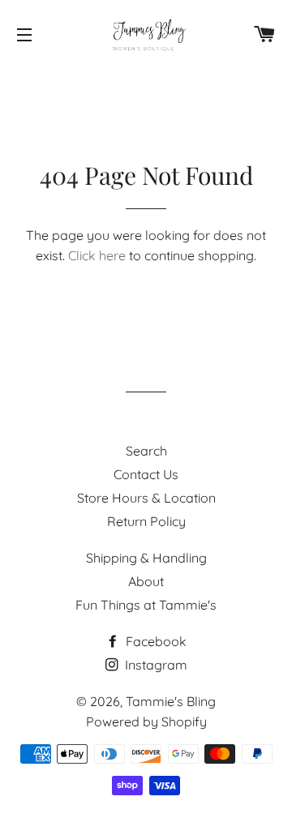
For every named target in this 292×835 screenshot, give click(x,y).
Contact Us (146, 474)
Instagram (154, 665)
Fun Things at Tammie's (146, 605)
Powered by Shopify (146, 721)
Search (146, 451)
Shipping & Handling (146, 558)
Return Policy (146, 521)
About (146, 581)
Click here (97, 255)
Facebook (154, 641)
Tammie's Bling (171, 701)
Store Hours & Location (146, 498)
